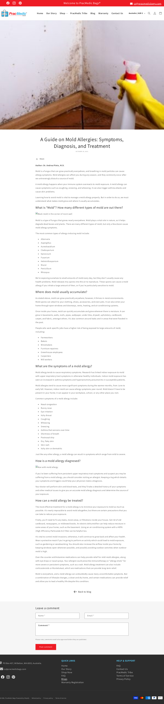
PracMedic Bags (10, 698)
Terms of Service (125, 675)
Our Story (66, 669)
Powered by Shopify (22, 698)
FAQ (63, 675)
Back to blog (84, 591)
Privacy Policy (123, 679)
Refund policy (36, 698)
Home (64, 666)
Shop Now (66, 672)
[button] (63, 13)
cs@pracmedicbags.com (147, 3)
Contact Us (122, 669)
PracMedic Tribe (124, 672)
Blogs (64, 679)
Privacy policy (48, 698)
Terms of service (60, 698)
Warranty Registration (72, 682)
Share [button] (42, 159)
